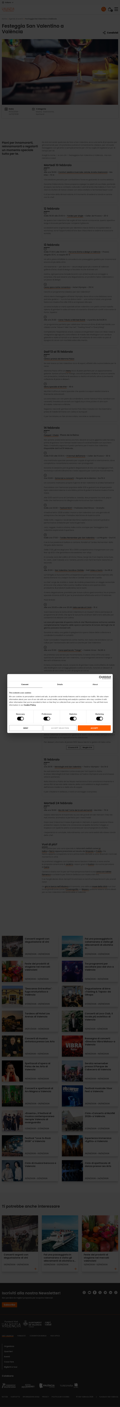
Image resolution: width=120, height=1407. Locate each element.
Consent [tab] (24, 684)
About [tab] (95, 684)
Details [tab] (60, 684)
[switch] (46, 719)
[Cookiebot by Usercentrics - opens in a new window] (100, 677)
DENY (25, 728)
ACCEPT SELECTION (60, 728)
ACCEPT (94, 728)
